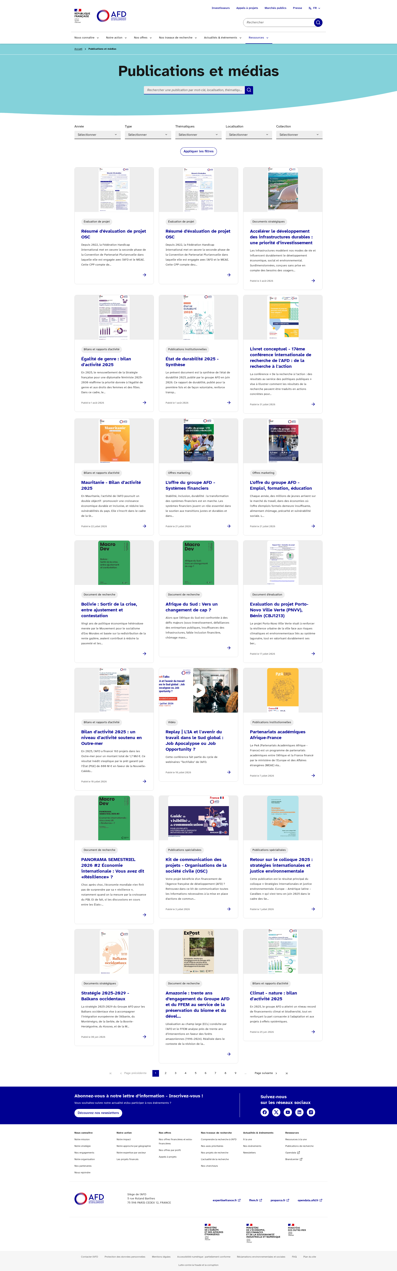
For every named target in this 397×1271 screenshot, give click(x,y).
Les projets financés (128, 1159)
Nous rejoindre (82, 1172)
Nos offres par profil (170, 1150)
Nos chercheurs (209, 1166)
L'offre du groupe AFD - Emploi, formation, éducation (281, 485)
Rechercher (318, 22)
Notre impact (124, 1139)
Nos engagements (84, 1152)
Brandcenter (292, 1159)
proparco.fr (278, 1200)
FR (315, 8)
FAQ (294, 1256)
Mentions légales (161, 1256)
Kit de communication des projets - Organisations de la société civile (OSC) (196, 865)
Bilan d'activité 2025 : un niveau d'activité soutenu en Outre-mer (111, 738)
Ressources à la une (296, 1139)
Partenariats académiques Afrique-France (277, 735)
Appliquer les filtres (199, 151)
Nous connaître (84, 37)
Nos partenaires (83, 1166)
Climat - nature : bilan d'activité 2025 (273, 996)
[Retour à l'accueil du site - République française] (121, 16)
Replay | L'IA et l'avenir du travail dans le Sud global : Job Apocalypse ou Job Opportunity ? (194, 741)
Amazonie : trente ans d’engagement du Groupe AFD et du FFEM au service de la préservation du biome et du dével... (198, 1005)
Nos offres (140, 37)
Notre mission (82, 1139)
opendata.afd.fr (308, 1200)
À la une (247, 1139)
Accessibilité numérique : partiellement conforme (203, 1256)
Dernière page (286, 1073)
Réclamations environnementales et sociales (261, 1256)
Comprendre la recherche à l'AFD (219, 1139)
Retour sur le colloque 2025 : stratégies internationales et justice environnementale (281, 865)
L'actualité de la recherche (215, 1159)
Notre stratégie (82, 1146)
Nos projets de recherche (214, 1152)
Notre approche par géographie (134, 1146)
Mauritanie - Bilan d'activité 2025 (111, 485)
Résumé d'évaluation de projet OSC (113, 234)
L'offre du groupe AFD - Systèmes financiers (190, 485)
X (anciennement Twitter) (276, 1112)
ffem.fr (253, 1200)
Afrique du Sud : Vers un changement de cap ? (192, 607)
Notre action (114, 37)
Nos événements (252, 1146)
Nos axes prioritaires (212, 1146)
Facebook (265, 1112)
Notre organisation (84, 1159)
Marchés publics (275, 8)
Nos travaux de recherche (176, 37)
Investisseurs (221, 8)
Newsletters (249, 1152)
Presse (297, 8)
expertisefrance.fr (225, 1200)
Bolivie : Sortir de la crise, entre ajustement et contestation (109, 610)
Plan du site (309, 1256)
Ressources (256, 37)
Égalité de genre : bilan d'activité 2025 (106, 362)
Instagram (311, 1112)
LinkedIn (299, 1112)
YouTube (288, 1112)
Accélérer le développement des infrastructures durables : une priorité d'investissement (281, 237)
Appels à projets (247, 8)
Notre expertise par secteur (131, 1152)
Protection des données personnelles (125, 1256)
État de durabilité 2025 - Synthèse (192, 362)
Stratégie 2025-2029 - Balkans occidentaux (105, 996)
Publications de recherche (299, 1146)
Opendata (290, 1152)
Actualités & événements (220, 37)
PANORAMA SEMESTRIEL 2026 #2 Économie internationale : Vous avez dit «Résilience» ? (112, 868)
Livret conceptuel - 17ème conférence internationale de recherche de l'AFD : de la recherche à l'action (280, 358)
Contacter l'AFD (89, 1256)
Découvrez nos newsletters (98, 1113)
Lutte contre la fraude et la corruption (198, 1265)
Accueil (78, 49)
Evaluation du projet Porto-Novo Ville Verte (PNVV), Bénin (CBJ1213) (279, 610)
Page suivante (264, 1073)
